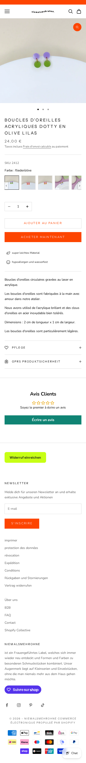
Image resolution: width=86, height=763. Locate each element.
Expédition (12, 563)
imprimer (11, 540)
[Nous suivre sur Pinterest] (30, 705)
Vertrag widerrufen (18, 585)
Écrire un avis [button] (43, 419)
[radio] (12, 183)
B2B (8, 607)
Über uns (11, 600)
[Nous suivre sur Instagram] (19, 705)
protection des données (21, 548)
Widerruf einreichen (25, 457)
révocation (12, 555)
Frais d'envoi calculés (37, 147)
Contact (10, 623)
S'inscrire (22, 523)
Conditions (12, 570)
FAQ (8, 615)
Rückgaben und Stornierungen (26, 578)
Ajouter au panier (43, 223)
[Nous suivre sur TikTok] (42, 705)
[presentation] (6, 185)
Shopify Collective (17, 630)
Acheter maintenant (43, 237)
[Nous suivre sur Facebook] (7, 705)
